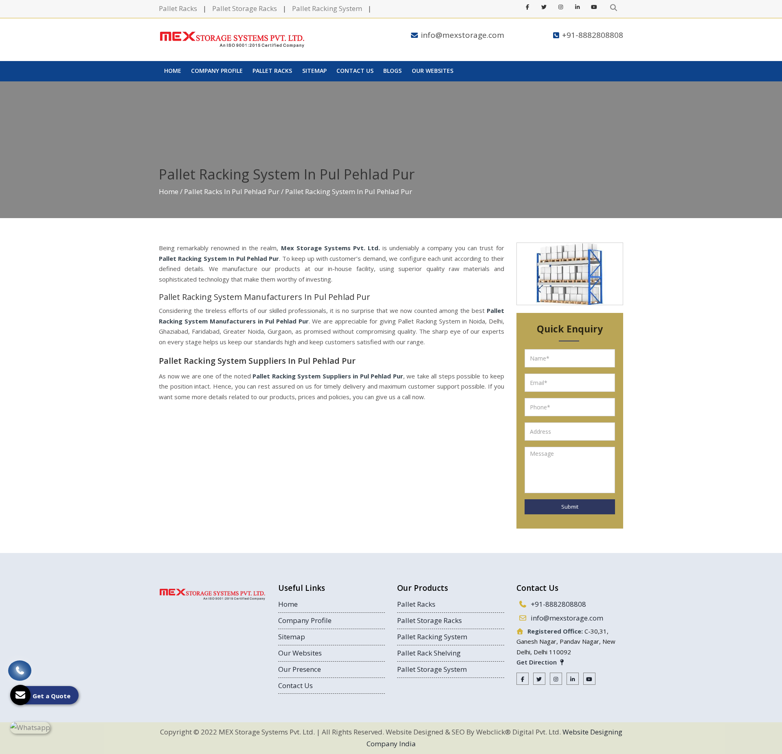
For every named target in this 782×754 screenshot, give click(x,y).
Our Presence (299, 669)
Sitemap (314, 70)
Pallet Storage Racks (244, 8)
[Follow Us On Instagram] (561, 7)
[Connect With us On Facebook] (527, 7)
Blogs (392, 70)
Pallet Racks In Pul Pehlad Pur (231, 191)
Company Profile (217, 70)
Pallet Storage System (432, 669)
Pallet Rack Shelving (429, 653)
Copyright (176, 732)
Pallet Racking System (327, 8)
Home (172, 70)
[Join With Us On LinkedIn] (577, 7)
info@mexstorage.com (462, 35)
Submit (569, 506)
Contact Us (354, 70)
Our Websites (432, 70)
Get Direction (537, 662)
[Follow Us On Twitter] (544, 7)
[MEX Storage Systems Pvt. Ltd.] (232, 39)
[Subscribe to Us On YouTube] (594, 7)
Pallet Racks (178, 8)
